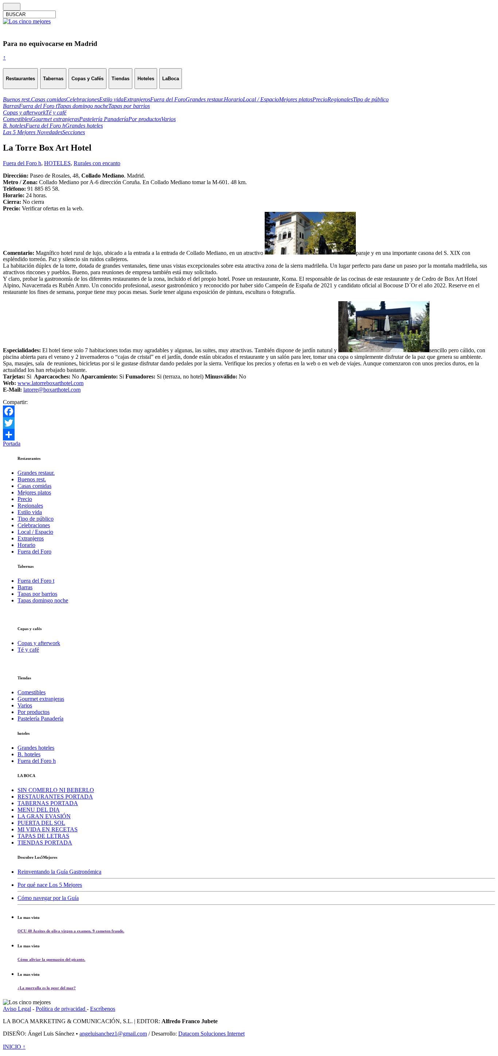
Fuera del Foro (34, 551)
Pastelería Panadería (40, 718)
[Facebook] (249, 411)
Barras (24, 587)
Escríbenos (102, 1009)
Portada (11, 443)
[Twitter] (249, 423)
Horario (26, 545)
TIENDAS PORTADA (44, 842)
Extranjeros (30, 538)
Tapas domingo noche (42, 600)
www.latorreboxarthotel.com (50, 383)
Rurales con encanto (97, 163)
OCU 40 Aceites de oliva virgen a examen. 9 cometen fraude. (70, 931)
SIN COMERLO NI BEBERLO (55, 790)
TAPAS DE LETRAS (43, 836)
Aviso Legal (17, 1009)
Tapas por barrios (37, 594)
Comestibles (31, 692)
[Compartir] (249, 434)
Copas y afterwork (38, 643)
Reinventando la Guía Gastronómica (59, 872)
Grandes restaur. (36, 473)
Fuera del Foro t (35, 581)
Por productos (33, 712)
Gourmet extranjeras (40, 699)
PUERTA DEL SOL (41, 823)
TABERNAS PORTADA (47, 803)
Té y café (28, 650)
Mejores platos (34, 492)
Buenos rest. (31, 479)
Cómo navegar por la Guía (48, 898)
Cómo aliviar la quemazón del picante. (51, 959)
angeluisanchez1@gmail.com (113, 1033)
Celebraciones (33, 525)
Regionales (30, 505)
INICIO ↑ (14, 1047)
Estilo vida (29, 512)
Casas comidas (34, 486)
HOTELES (57, 163)
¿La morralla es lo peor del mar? (46, 988)
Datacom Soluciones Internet (211, 1033)
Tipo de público (35, 519)
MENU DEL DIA (38, 810)
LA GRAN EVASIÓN (44, 816)
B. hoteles (28, 754)
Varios (24, 705)
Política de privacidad (61, 1009)
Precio (24, 499)
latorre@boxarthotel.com (52, 390)
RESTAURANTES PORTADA (55, 796)
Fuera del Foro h (22, 163)
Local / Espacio (35, 532)
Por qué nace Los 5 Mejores (49, 885)
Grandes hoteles (35, 748)
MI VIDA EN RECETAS (47, 829)
